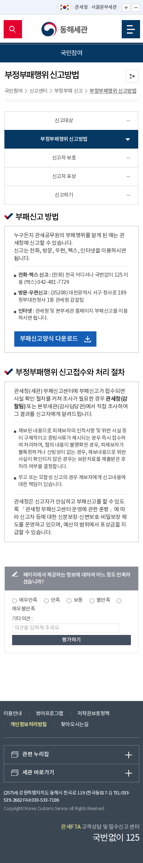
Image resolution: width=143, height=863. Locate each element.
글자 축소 (136, 8)
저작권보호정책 (93, 714)
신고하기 (64, 195)
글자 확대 (126, 8)
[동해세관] (71, 29)
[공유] (132, 76)
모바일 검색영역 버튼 (13, 29)
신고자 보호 (64, 158)
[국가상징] (65, 8)
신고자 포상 (64, 177)
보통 (78, 600)
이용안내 (13, 714)
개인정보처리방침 (28, 724)
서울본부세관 (104, 7)
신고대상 (64, 121)
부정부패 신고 (68, 91)
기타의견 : (22, 619)
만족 (55, 600)
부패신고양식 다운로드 (49, 339)
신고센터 (38, 91)
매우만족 (28, 600)
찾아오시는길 (74, 725)
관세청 (81, 7)
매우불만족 (23, 609)
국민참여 (13, 91)
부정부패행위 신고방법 (112, 91)
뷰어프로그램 (49, 714)
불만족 (103, 600)
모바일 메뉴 (131, 29)
